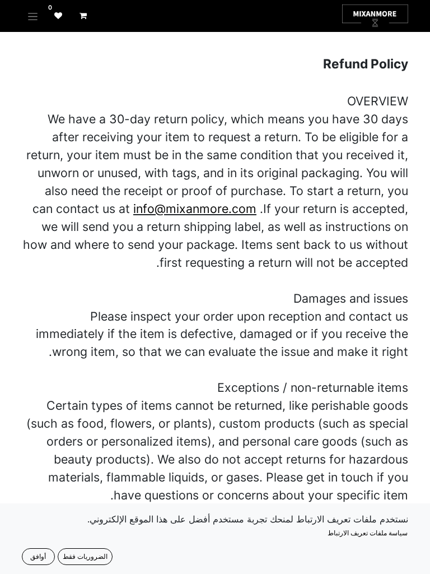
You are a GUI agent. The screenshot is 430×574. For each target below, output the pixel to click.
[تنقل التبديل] (33, 15)
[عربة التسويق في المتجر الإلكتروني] (83, 16)
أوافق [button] (38, 556)
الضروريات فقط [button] (85, 556)
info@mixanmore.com (194, 208)
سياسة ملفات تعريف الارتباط (368, 533)
